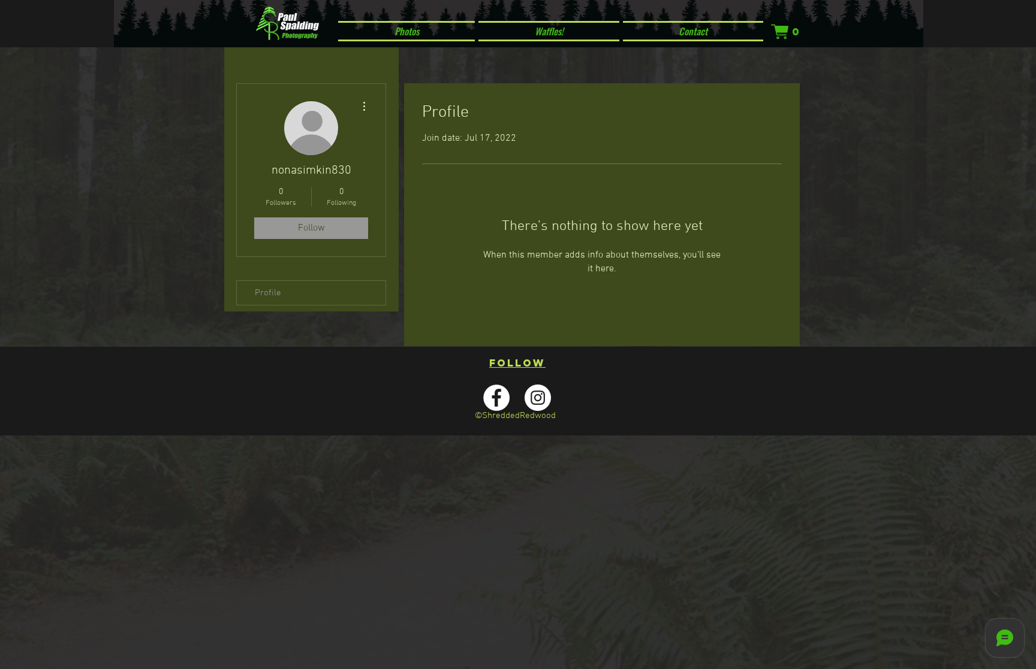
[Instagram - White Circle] (538, 398)
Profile (268, 292)
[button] (786, 32)
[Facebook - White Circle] (496, 398)
